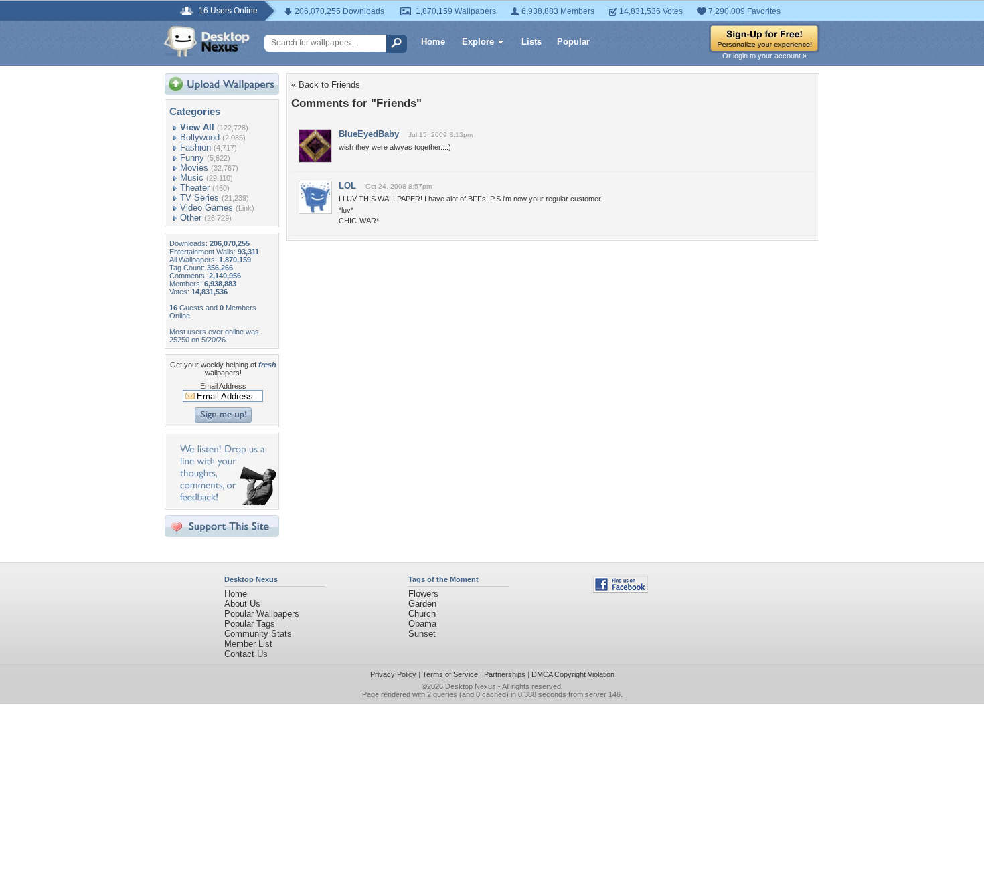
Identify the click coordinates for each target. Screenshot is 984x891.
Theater (195, 188)
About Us (242, 604)
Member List (248, 644)
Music (191, 178)
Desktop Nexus (470, 686)
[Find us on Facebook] (620, 590)
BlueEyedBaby (369, 134)
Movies (194, 168)
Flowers (423, 594)
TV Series (199, 198)
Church (422, 614)
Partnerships (504, 674)
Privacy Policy (393, 674)
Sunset (422, 634)
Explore (478, 42)
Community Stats (258, 634)
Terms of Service (450, 674)
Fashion (195, 147)
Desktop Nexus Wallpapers (207, 41)
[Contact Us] (225, 502)
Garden (422, 604)
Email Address (223, 386)
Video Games (206, 208)
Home (433, 42)
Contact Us (246, 654)
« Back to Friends (325, 85)
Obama (422, 624)
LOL (347, 186)
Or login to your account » (764, 56)
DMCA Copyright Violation (572, 674)
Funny (192, 158)
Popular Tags (249, 624)
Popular (573, 42)
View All (197, 127)
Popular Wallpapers (261, 614)
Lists (531, 42)
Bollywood (200, 137)
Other (190, 218)
